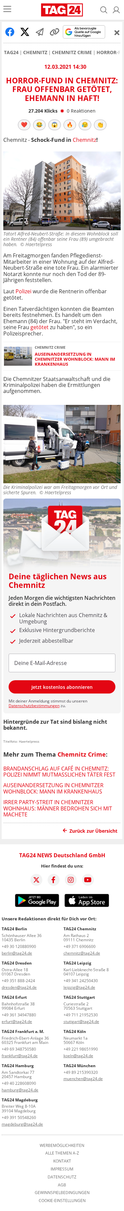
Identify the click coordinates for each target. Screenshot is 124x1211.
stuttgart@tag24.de (81, 1021)
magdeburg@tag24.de (22, 1124)
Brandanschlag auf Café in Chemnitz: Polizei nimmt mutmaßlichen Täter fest (59, 771)
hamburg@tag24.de (20, 1090)
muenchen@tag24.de (83, 1078)
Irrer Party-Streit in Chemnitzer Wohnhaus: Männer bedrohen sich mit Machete (57, 808)
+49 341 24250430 (80, 980)
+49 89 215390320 (80, 1072)
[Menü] (7, 9)
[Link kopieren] (54, 32)
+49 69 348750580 (19, 1049)
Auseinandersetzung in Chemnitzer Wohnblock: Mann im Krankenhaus (75, 359)
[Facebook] (54, 880)
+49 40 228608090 (19, 1083)
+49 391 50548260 (19, 1117)
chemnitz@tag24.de (81, 953)
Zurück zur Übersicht (93, 831)
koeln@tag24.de (78, 1056)
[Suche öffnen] (104, 10)
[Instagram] (71, 880)
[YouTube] (88, 880)
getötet (39, 327)
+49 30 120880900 (19, 946)
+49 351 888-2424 (18, 980)
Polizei (23, 291)
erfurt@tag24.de (17, 1021)
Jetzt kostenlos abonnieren (62, 687)
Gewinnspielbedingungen (62, 1192)
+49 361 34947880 (19, 1015)
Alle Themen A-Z (62, 1153)
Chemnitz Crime (72, 52)
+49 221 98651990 (80, 1049)
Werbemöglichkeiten (62, 1145)
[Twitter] (36, 880)
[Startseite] (62, 10)
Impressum (62, 1169)
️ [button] (24, 124)
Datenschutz (62, 1177)
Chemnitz (35, 52)
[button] (116, 10)
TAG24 (11, 52)
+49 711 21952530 (80, 1015)
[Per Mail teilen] (39, 32)
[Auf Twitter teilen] (24, 32)
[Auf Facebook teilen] (10, 32)
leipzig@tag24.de (79, 987)
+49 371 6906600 (79, 946)
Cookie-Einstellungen (62, 1200)
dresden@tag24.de (19, 987)
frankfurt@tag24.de (20, 1056)
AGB (62, 1185)
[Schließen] (117, 32)
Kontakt (62, 1161)
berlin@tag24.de (17, 953)
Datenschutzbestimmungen (34, 705)
